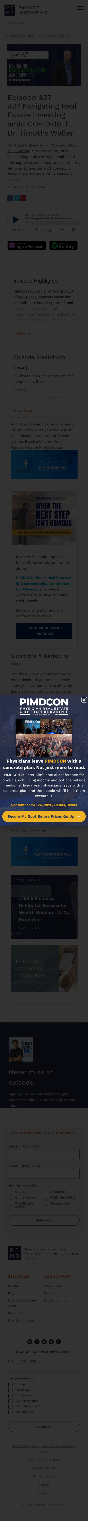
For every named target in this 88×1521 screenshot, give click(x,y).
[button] (84, 700)
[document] (44, 760)
